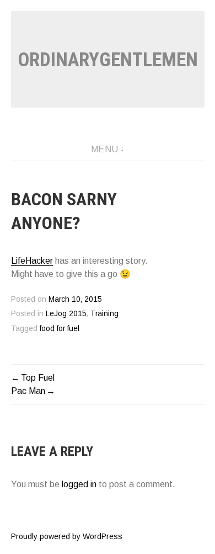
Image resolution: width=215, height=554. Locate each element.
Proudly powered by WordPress (66, 536)
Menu (105, 149)
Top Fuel (38, 377)
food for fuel (59, 328)
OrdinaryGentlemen (108, 60)
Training (104, 314)
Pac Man (28, 391)
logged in (79, 484)
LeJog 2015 (66, 314)
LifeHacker (32, 260)
